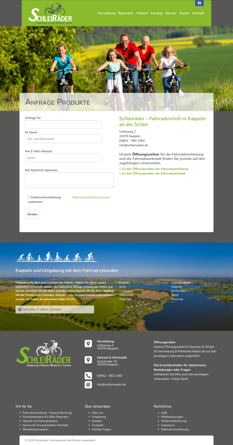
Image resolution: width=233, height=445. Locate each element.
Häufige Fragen (101, 429)
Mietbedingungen (172, 417)
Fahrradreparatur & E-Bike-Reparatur (45, 417)
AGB (164, 413)
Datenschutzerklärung (175, 429)
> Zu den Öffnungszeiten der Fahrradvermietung (153, 169)
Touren (184, 13)
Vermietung (106, 13)
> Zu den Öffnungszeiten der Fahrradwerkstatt (152, 173)
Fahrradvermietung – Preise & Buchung (47, 413)
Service (170, 13)
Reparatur (125, 13)
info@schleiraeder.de (111, 384)
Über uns (97, 413)
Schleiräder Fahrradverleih (50, 440)
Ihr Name (31, 132)
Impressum (168, 425)
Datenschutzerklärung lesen (91, 197)
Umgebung (99, 417)
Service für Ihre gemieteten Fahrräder (46, 425)
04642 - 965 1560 (109, 376)
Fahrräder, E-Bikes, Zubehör (41, 309)
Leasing (157, 13)
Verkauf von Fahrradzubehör (40, 421)
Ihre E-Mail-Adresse (38, 151)
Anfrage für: (33, 118)
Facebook (98, 425)
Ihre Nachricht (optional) (41, 170)
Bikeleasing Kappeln (36, 429)
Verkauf (142, 13)
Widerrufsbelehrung (174, 421)
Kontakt (198, 13)
